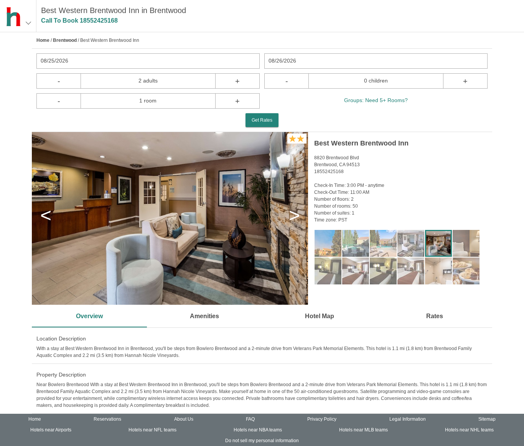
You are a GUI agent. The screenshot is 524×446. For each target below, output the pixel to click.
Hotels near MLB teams (363, 430)
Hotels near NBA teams (258, 430)
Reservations (107, 419)
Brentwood (65, 40)
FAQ (250, 419)
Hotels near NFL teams (152, 430)
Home (42, 40)
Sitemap (487, 419)
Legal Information (407, 419)
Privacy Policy (321, 419)
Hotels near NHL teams (469, 430)
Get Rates (262, 120)
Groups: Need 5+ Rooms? (376, 100)
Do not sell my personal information (262, 440)
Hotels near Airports (50, 430)
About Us (183, 419)
